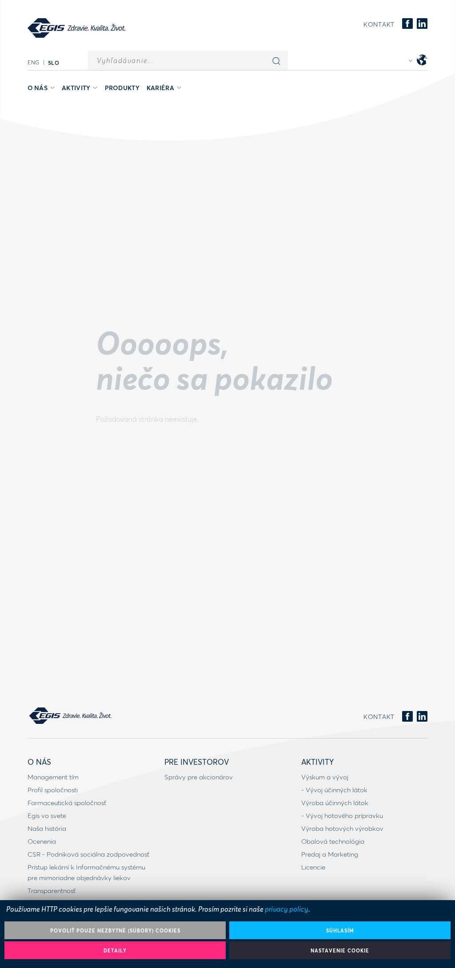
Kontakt (379, 24)
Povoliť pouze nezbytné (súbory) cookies (115, 930)
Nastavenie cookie (340, 950)
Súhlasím (340, 930)
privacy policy (286, 908)
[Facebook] (407, 24)
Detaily (115, 950)
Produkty (122, 87)
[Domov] (76, 28)
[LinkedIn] (422, 24)
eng (34, 62)
